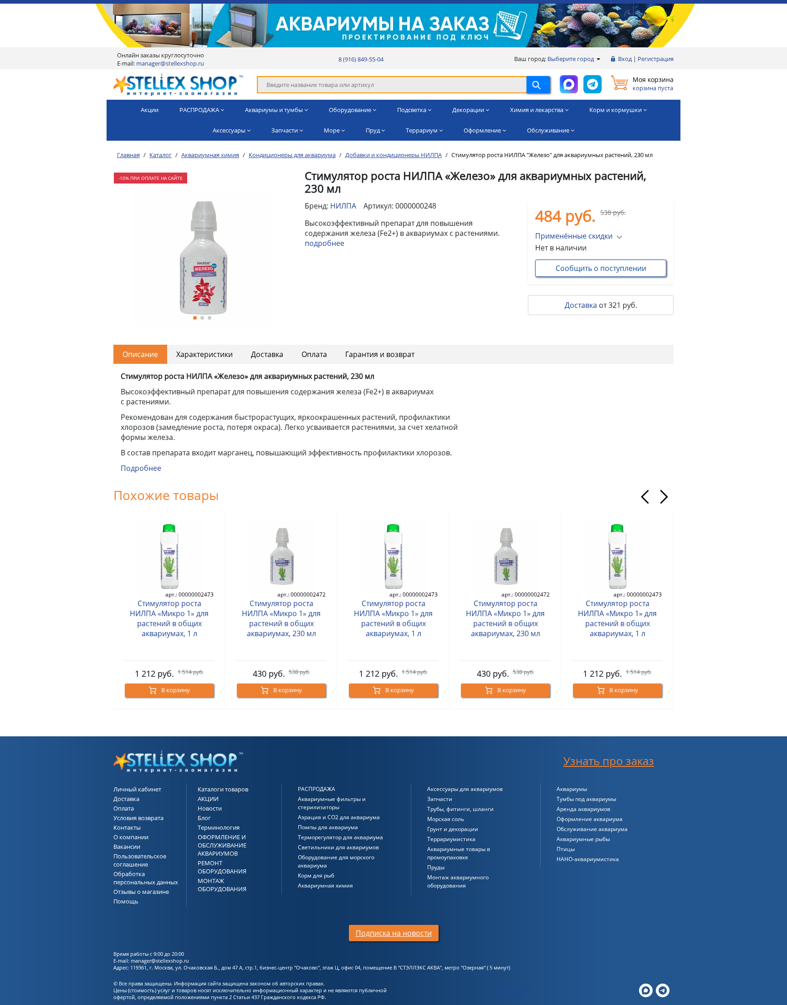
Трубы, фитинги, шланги (460, 809)
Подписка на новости (394, 933)
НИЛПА (343, 206)
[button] (195, 318)
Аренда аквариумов (583, 809)
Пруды (436, 867)
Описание (140, 354)
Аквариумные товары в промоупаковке (458, 853)
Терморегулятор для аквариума (340, 837)
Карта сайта (510, 993)
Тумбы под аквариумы (586, 799)
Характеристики (204, 354)
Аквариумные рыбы (583, 839)
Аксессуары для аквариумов (465, 789)
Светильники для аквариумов (338, 847)
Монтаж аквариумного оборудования (458, 881)
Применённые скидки (574, 236)
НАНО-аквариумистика (588, 859)
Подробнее (141, 468)
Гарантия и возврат (379, 354)
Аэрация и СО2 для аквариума (339, 817)
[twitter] (646, 989)
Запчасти (439, 799)
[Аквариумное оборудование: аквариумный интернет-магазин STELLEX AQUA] (178, 84)
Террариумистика (451, 839)
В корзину (175, 690)
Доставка (581, 305)
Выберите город (571, 59)
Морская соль (445, 819)
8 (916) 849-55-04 (360, 59)
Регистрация (656, 59)
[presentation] (644, 497)
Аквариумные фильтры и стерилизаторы (332, 803)
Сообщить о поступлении (601, 268)
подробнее (324, 243)
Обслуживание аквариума (592, 829)
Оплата (314, 354)
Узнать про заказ (608, 760)
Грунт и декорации (452, 829)
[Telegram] (662, 989)
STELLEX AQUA (513, 987)
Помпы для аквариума (328, 827)
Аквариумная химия (325, 885)
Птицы (566, 849)
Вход (625, 59)
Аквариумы (572, 789)
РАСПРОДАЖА (316, 789)
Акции (149, 110)
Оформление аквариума (590, 819)
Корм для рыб (316, 875)
